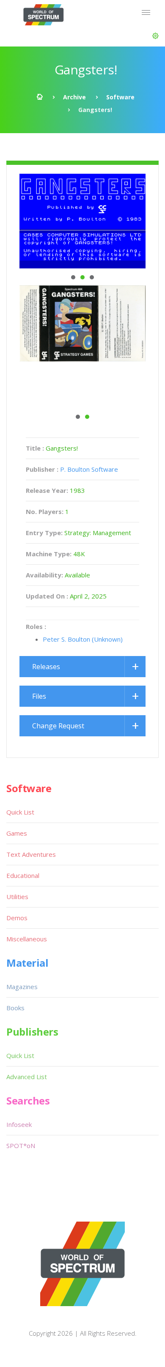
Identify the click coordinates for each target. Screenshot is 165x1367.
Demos (17, 917)
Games (16, 833)
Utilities (17, 896)
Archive (74, 97)
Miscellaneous (26, 939)
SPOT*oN (20, 1145)
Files (39, 696)
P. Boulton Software (89, 469)
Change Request (58, 725)
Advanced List (26, 1076)
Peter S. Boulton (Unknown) (83, 639)
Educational (22, 875)
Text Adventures (31, 854)
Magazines (22, 986)
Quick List (20, 812)
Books (15, 1007)
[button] (155, 36)
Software (120, 97)
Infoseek (19, 1124)
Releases (46, 666)
